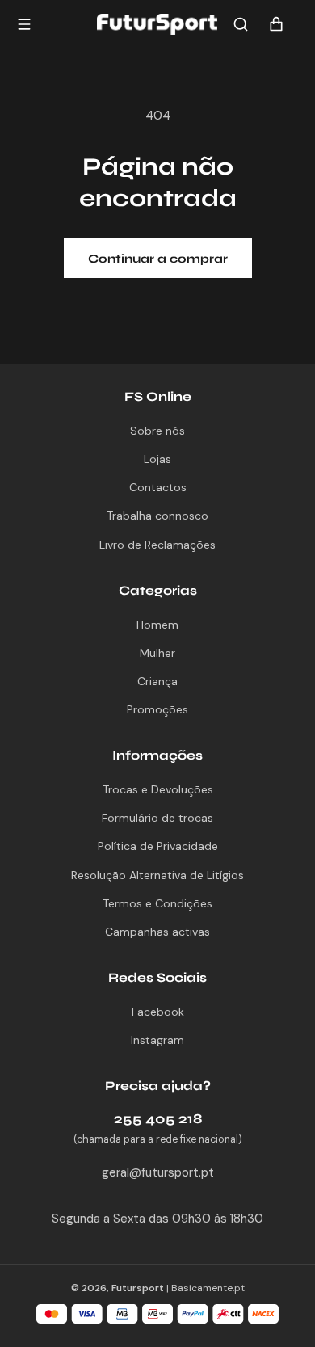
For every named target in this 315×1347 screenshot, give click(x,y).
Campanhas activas (157, 931)
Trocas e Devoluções (158, 789)
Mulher (157, 653)
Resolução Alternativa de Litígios (157, 875)
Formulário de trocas (157, 817)
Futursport (137, 1288)
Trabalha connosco (157, 515)
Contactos (158, 487)
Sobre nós (157, 430)
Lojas (157, 459)
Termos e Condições (157, 903)
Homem (157, 624)
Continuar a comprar (158, 258)
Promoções (157, 709)
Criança (157, 681)
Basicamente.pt (208, 1288)
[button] (240, 24)
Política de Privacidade (158, 846)
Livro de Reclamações (157, 544)
